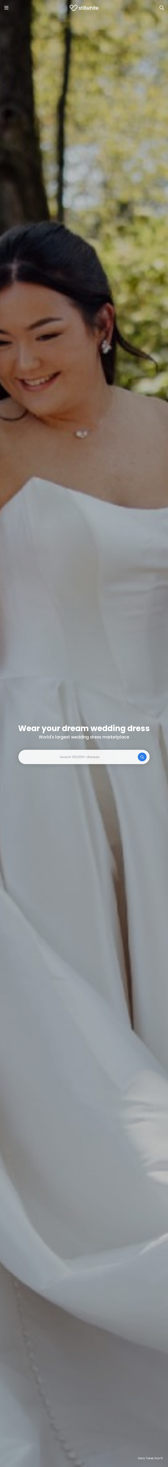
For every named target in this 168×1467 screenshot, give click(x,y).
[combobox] (84, 757)
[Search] (161, 7)
